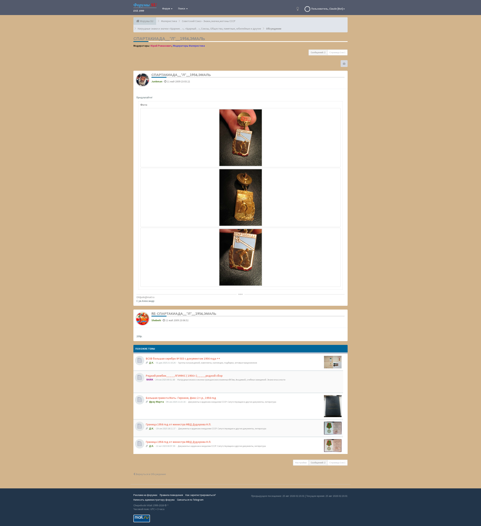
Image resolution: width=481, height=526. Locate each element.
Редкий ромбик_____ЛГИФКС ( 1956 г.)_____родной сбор (184, 375)
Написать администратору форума (154, 499)
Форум (166, 8)
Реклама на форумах (145, 495)
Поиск (182, 8)
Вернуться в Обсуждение (150, 474)
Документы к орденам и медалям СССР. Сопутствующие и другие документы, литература (232, 401)
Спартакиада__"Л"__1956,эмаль (169, 38)
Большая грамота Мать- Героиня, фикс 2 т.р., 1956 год (181, 398)
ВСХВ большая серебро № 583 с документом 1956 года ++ (183, 358)
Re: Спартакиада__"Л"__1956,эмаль (183, 314)
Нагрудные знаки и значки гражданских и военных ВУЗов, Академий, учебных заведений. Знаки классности (231, 379)
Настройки (301, 462)
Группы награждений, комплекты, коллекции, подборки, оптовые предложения (217, 362)
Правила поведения (171, 495)
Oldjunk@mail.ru (145, 297)
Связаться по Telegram (190, 499)
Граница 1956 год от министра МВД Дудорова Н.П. (178, 424)
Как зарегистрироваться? (200, 495)
